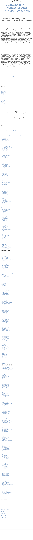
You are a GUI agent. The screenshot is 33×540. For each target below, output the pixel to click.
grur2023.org (4, 236)
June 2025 (2, 96)
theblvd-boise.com (4, 213)
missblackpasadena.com (6, 401)
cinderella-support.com (5, 191)
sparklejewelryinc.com (5, 414)
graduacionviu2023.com (6, 411)
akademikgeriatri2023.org (6, 261)
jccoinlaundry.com (4, 291)
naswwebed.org (4, 227)
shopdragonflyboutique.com (6, 344)
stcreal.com (3, 178)
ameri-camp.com (4, 187)
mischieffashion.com (5, 210)
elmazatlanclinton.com (5, 294)
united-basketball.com (5, 407)
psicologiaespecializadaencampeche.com (8, 374)
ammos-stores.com (5, 465)
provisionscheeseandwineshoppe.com (8, 259)
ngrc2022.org (4, 217)
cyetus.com (3, 221)
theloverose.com (4, 391)
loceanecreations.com (5, 466)
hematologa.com (5, 379)
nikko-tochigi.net (5, 456)
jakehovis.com (4, 328)
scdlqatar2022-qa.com (5, 257)
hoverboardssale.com (5, 150)
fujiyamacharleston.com (5, 319)
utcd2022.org (4, 266)
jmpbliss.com (4, 183)
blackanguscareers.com (6, 474)
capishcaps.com (4, 362)
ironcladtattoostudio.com (6, 415)
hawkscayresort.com (5, 282)
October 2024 (3, 105)
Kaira (17, 537)
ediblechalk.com (4, 357)
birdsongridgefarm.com (6, 467)
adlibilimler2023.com (5, 226)
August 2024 (3, 108)
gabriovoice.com (4, 392)
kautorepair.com (4, 292)
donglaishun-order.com (5, 321)
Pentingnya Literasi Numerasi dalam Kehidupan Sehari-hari (10, 131)
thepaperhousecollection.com (7, 440)
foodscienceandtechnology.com (7, 492)
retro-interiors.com (5, 212)
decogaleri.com (4, 285)
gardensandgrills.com (5, 454)
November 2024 (3, 104)
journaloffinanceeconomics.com (7, 490)
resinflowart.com (5, 393)
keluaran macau (3, 513)
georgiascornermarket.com (6, 303)
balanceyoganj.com (5, 157)
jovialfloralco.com (4, 205)
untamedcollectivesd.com (6, 437)
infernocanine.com (5, 439)
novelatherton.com (5, 480)
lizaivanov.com (4, 380)
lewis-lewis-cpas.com (5, 219)
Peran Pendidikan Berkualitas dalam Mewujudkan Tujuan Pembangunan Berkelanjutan (26, 80)
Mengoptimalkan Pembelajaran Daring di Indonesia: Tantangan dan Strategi (13, 135)
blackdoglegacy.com (5, 385)
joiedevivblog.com (5, 468)
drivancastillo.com (5, 450)
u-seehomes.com (4, 208)
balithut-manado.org (5, 228)
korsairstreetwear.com (5, 395)
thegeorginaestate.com (5, 336)
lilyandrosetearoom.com (6, 422)
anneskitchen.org (5, 402)
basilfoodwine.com (5, 455)
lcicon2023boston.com (5, 246)
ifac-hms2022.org (4, 270)
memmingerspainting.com (6, 194)
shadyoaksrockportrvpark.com (6, 290)
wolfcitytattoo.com (5, 419)
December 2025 (3, 91)
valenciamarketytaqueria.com (7, 403)
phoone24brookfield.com (6, 340)
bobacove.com (4, 339)
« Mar (2, 122)
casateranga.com (5, 432)
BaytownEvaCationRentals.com (6, 160)
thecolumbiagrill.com (5, 258)
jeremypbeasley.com (5, 195)
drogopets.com (4, 356)
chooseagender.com (5, 149)
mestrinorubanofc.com (5, 478)
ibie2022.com (4, 231)
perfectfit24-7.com (4, 304)
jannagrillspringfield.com (5, 318)
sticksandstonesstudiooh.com (7, 433)
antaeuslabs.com (4, 171)
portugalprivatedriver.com (6, 305)
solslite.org (4, 442)
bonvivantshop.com (5, 175)
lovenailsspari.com (4, 312)
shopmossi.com (4, 436)
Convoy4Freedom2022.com (6, 235)
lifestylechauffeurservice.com (6, 201)
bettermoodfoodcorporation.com (7, 147)
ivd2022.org (3, 274)
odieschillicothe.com (5, 296)
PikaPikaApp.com (4, 165)
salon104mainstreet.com (5, 309)
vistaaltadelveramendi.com (6, 370)
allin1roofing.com (5, 447)
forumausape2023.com (5, 240)
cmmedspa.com (4, 451)
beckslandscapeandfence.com (7, 369)
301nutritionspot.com (5, 464)
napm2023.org (4, 238)
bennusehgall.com (4, 277)
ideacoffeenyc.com (4, 295)
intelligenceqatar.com (5, 164)
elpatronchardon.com (5, 320)
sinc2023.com (4, 256)
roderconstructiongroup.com (6, 279)
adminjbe (11, 24)
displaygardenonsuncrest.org (6, 353)
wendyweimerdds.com (5, 186)
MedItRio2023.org (4, 245)
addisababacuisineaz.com (6, 494)
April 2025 (2, 99)
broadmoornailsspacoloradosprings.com (8, 400)
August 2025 (3, 94)
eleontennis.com (4, 220)
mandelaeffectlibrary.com (6, 155)
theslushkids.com (5, 424)
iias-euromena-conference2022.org (7, 273)
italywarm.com (4, 489)
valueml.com (3, 181)
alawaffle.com (4, 405)
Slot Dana (2, 511)
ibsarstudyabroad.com (5, 276)
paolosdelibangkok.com (5, 338)
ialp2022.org (4, 268)
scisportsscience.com (5, 493)
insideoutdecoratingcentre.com (7, 203)
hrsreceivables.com (5, 189)
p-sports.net (4, 394)
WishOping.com (4, 173)
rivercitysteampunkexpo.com (6, 459)
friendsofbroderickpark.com (6, 315)
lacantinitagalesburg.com (6, 297)
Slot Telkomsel (3, 517)
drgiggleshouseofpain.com (6, 198)
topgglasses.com (5, 398)
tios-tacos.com (4, 409)
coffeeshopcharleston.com (6, 308)
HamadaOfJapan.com (5, 167)
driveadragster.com (5, 378)
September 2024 (3, 107)
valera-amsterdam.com (5, 469)
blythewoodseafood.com (5, 337)
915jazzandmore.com (5, 326)
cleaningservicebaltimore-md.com (7, 368)
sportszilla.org (4, 345)
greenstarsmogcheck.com (6, 300)
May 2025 (2, 98)
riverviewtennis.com (5, 350)
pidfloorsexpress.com (5, 145)
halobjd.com (3, 163)
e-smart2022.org (4, 216)
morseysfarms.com (5, 349)
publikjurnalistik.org (5, 486)
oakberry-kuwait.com (5, 313)
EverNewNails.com (4, 202)
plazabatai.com (4, 281)
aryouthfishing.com (5, 406)
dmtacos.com (4, 375)
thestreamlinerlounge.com (6, 477)
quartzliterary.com (4, 314)
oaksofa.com (4, 359)
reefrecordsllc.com (5, 404)
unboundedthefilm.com (5, 140)
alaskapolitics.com (4, 151)
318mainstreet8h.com (5, 311)
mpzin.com (3, 177)
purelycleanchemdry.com (5, 172)
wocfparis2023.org (4, 255)
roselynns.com (4, 156)
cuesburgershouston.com (6, 373)
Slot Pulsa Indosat (4, 502)
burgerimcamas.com (5, 495)
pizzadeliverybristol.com (5, 299)
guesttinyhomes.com (5, 382)
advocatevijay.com (4, 225)
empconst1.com (4, 190)
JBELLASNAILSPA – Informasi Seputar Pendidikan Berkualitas (16, 7)
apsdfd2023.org (4, 239)
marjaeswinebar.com (5, 293)
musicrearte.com (4, 348)
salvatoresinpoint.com (5, 204)
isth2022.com (4, 252)
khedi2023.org (4, 260)
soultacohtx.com (4, 361)
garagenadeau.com (5, 200)
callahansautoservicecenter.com (7, 302)
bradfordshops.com (5, 222)
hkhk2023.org (4, 237)
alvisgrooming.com (5, 335)
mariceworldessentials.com (6, 323)
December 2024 (3, 103)
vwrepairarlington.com (5, 367)
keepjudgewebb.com (5, 448)
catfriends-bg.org (4, 141)
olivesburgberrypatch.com (6, 423)
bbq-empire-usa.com (5, 354)
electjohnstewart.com (5, 482)
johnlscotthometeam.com (6, 207)
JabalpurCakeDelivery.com (6, 162)
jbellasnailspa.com (4, 332)
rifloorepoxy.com (5, 428)
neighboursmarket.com (6, 473)
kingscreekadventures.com (6, 169)
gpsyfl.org (3, 363)
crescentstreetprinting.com (6, 376)
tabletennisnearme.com (5, 358)
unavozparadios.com (5, 286)
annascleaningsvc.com (5, 418)
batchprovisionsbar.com (5, 346)
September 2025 (3, 93)
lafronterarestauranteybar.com (7, 421)
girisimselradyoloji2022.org (6, 265)
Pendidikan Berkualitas (7, 76)
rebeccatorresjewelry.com (6, 182)
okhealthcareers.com (5, 138)
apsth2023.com (4, 244)
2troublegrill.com (5, 431)
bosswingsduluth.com (5, 329)
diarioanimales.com (5, 284)
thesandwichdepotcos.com (6, 196)
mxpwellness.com (5, 438)
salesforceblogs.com (5, 158)
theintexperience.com (5, 139)
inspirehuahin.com (4, 193)
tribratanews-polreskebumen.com (7, 484)
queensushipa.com (5, 185)
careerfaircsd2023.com (5, 243)
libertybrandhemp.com (5, 471)
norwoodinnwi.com (5, 472)
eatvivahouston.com (5, 386)
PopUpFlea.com (4, 180)
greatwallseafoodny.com (6, 389)
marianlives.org (4, 142)
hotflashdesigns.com (5, 199)
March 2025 (3, 100)
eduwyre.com (4, 211)
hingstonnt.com (4, 148)
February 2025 (3, 101)
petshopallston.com (5, 396)
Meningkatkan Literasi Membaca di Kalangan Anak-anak (10, 132)
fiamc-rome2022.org (5, 322)
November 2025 (3, 92)
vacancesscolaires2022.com (6, 248)
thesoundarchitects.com (6, 446)
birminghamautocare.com (6, 330)
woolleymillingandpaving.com (7, 429)
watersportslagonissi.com (6, 209)
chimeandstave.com (5, 388)
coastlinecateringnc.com (6, 371)
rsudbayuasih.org (5, 485)
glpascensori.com (5, 427)
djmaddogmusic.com (5, 445)
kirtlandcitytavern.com (5, 463)
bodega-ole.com (4, 476)
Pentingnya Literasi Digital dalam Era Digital (8, 134)
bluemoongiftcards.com (6, 458)
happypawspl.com (4, 301)
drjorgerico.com (4, 184)
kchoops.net (4, 460)
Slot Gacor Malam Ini (4, 519)
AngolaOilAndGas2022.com (6, 234)
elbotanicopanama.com (5, 288)
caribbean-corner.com (5, 457)
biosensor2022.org (5, 267)
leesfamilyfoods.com (5, 218)
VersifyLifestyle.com (5, 168)
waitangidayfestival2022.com (6, 247)
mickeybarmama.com (5, 341)
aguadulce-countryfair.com (6, 327)
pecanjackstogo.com (5, 412)
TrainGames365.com (5, 159)
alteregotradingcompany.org (6, 229)
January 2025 (3, 102)
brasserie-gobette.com (5, 347)
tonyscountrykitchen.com (6, 331)
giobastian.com (4, 425)
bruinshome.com (5, 416)
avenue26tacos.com (5, 397)
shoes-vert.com (4, 287)
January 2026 (3, 90)
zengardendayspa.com (5, 413)
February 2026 (3, 89)
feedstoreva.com (4, 355)
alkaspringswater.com (5, 310)
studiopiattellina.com (5, 317)
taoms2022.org (4, 272)
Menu (16, 14)
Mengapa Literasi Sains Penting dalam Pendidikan (9, 130)
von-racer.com (4, 306)
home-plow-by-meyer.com (6, 383)
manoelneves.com (4, 154)
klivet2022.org (4, 269)
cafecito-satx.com (5, 410)
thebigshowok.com (5, 387)
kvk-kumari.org (4, 491)
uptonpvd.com (4, 430)
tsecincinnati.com (4, 278)
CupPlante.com (4, 176)
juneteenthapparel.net (5, 487)
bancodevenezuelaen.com (6, 146)
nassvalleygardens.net (5, 481)
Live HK (2, 500)
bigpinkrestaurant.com (5, 192)
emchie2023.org (4, 264)
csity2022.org (4, 275)
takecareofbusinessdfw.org (6, 166)
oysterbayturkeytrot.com (6, 420)
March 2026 (3, 87)
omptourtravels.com (5, 483)
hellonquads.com (4, 283)
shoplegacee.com (4, 174)
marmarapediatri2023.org (6, 263)
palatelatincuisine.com (5, 384)
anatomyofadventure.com (6, 449)
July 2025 (2, 95)
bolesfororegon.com (5, 475)
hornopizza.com (4, 377)
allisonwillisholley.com (5, 441)
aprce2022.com (4, 230)
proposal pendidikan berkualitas (17, 76)
